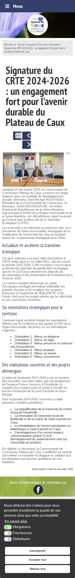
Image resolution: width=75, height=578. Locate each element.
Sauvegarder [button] (37, 550)
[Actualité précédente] (26, 136)
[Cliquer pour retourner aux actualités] (17, 136)
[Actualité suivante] (26, 145)
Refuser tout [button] (37, 568)
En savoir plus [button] (16, 521)
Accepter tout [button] (37, 559)
